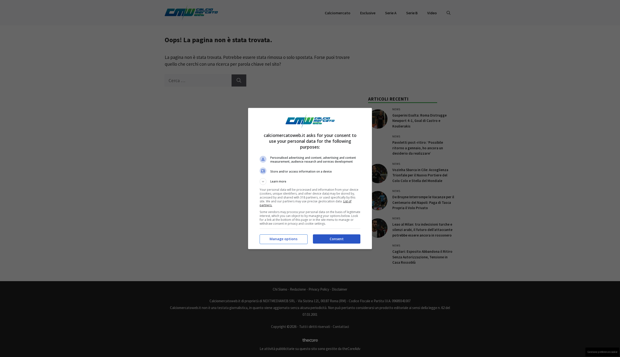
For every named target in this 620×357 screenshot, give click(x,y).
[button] (310, 181)
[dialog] (310, 178)
